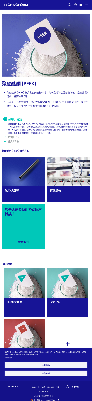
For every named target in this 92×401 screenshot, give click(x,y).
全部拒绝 (46, 365)
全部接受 (46, 373)
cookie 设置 (8, 358)
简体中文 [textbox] (75, 387)
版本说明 (50, 387)
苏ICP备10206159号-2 (43, 396)
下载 (58, 387)
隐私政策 (35, 387)
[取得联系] (81, 4)
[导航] (86, 5)
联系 (43, 387)
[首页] (16, 4)
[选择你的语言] (75, 4)
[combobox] (78, 386)
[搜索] (69, 4)
